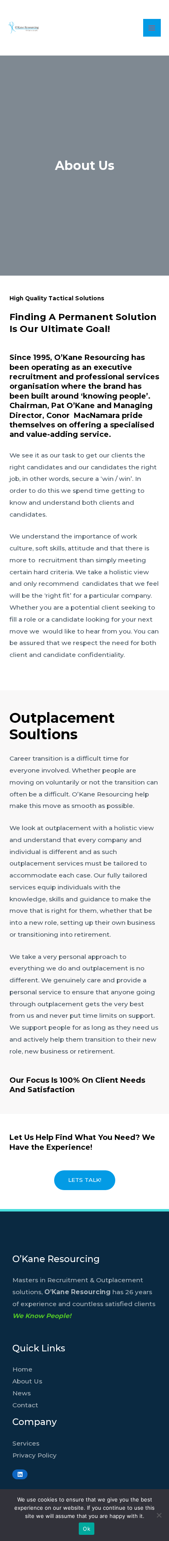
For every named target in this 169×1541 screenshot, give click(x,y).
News (21, 1393)
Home (22, 1369)
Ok (86, 1528)
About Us (27, 1381)
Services (25, 1443)
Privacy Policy (34, 1455)
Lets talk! (84, 1180)
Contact (25, 1405)
